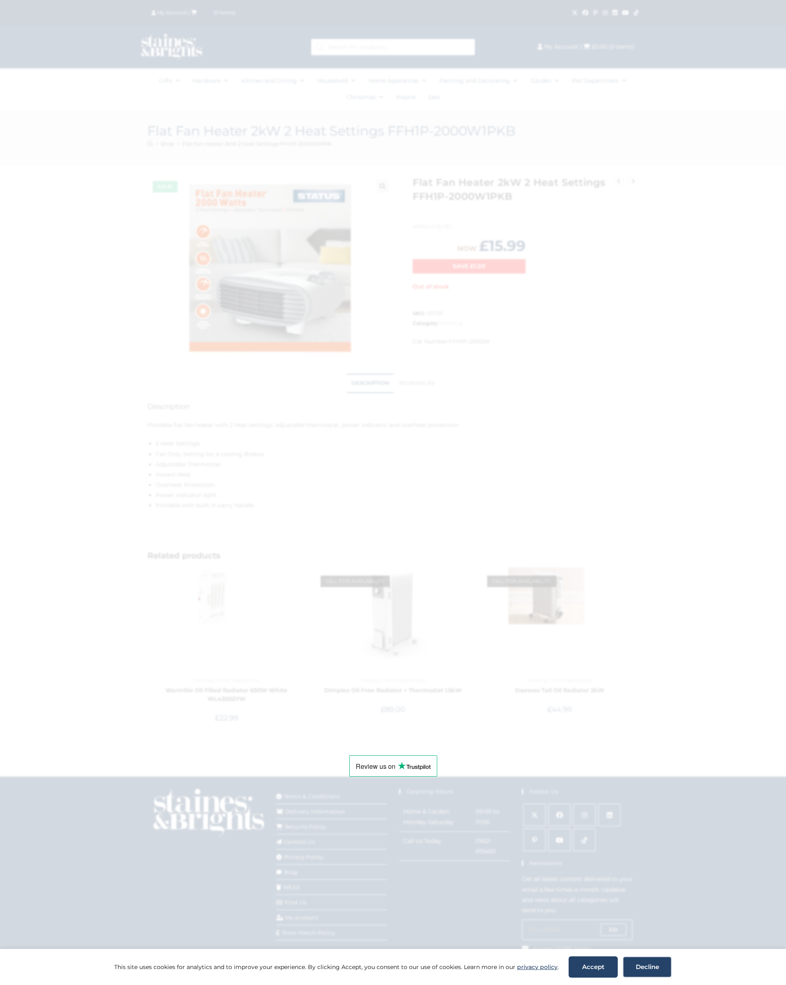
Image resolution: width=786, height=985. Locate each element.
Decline (647, 967)
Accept (593, 967)
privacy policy (537, 967)
